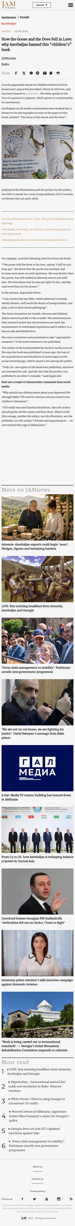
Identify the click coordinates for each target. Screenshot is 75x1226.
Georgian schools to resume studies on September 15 (35, 240)
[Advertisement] (38, 456)
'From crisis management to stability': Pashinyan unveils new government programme (36, 670)
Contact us (37, 1179)
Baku (5, 64)
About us (37, 1166)
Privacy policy (37, 1191)
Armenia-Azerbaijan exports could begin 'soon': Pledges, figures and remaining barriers (35, 546)
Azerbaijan (9, 23)
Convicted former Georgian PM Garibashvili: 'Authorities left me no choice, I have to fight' (33, 920)
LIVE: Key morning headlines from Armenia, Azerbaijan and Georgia (32, 608)
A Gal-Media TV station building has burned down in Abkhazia (36, 797)
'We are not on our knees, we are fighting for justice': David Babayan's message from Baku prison (33, 733)
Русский (24, 17)
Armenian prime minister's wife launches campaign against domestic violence (37, 982)
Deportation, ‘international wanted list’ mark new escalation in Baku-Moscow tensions (37, 1086)
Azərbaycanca (9, 17)
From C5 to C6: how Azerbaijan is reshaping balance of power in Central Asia (37, 859)
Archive (7, 31)
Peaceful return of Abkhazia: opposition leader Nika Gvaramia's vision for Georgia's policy (39, 1116)
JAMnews (9, 58)
